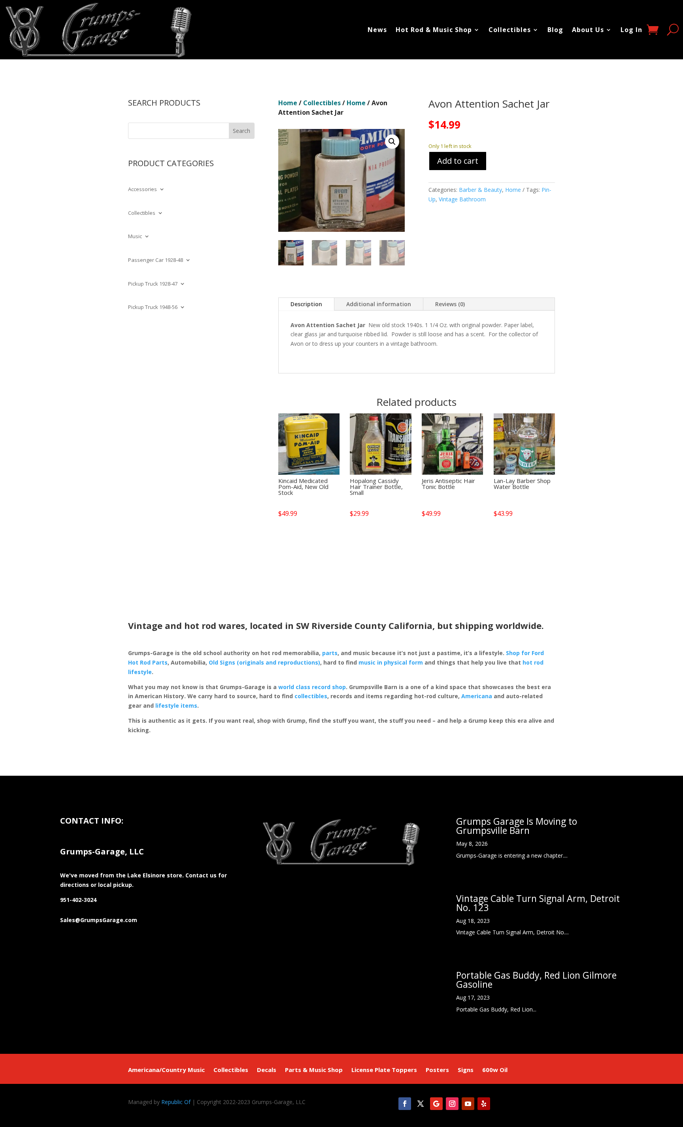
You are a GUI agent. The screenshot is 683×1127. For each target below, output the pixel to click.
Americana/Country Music (166, 1070)
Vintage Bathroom (462, 199)
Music (135, 236)
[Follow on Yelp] (483, 1103)
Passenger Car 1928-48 (155, 260)
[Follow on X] (420, 1103)
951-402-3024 (78, 899)
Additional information (378, 304)
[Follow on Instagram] (452, 1103)
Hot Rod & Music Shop (434, 29)
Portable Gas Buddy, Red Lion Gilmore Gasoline (536, 980)
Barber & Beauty (480, 189)
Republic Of (176, 1102)
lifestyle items (176, 705)
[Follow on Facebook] (404, 1103)
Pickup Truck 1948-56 (152, 307)
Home (287, 102)
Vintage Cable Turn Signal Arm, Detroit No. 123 (538, 903)
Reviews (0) (450, 304)
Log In (631, 29)
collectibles (310, 696)
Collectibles (510, 29)
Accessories (142, 189)
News (377, 29)
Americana (476, 696)
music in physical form (390, 662)
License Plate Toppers (384, 1070)
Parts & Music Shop (314, 1070)
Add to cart (457, 160)
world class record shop (312, 687)
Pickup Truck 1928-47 (152, 284)
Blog (555, 29)
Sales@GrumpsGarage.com (98, 920)
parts (330, 653)
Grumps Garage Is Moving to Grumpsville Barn (516, 826)
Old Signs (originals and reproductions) (264, 662)
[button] (392, 141)
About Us (588, 29)
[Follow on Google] (436, 1103)
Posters (437, 1070)
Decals (266, 1070)
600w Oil (495, 1070)
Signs (466, 1070)
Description (306, 304)
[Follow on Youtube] (468, 1103)
